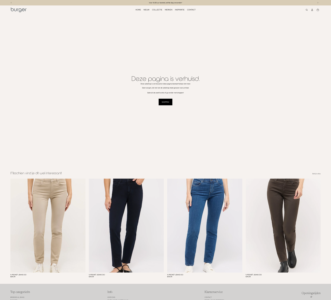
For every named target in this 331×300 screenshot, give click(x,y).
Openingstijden (311, 293)
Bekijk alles (316, 174)
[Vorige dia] (14, 225)
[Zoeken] (307, 10)
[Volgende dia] (81, 225)
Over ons (111, 297)
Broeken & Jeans (17, 297)
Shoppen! (165, 102)
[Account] (312, 10)
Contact (208, 297)
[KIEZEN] (81, 268)
